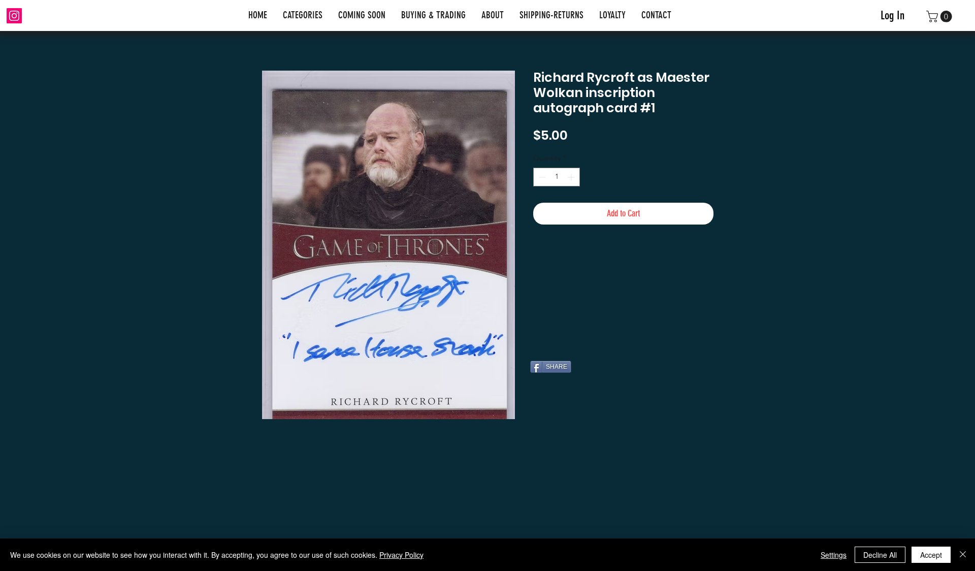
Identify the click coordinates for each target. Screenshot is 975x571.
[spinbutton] (556, 177)
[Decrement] (541, 177)
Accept (931, 555)
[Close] (963, 555)
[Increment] (572, 177)
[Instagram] (14, 15)
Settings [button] (834, 555)
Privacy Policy (401, 555)
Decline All (880, 555)
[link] (940, 16)
